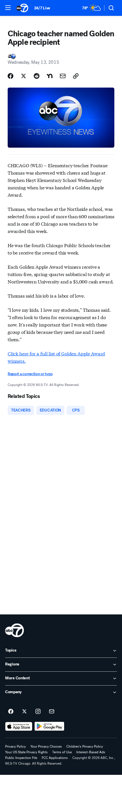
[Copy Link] (76, 76)
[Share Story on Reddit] (36, 76)
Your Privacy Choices (46, 746)
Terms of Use (62, 752)
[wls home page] (14, 630)
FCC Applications (55, 758)
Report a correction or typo (30, 374)
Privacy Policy (15, 746)
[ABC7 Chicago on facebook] (10, 711)
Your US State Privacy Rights (26, 752)
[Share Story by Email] (63, 76)
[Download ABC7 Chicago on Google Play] (49, 726)
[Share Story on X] (23, 76)
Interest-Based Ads (90, 752)
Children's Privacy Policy (84, 746)
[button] (8, 7)
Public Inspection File (21, 758)
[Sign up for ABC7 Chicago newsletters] (51, 711)
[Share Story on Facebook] (10, 76)
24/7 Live (42, 8)
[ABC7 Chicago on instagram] (38, 711)
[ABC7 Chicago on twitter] (24, 711)
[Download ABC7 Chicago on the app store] (18, 726)
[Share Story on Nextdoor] (49, 76)
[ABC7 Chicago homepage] (22, 7)
